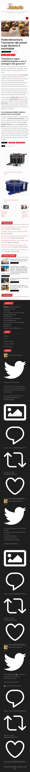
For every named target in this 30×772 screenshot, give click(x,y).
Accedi (5, 338)
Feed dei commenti (8, 344)
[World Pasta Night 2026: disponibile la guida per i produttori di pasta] (5, 287)
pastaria (10, 355)
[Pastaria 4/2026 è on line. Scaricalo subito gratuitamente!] (5, 261)
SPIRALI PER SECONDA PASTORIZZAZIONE (13, 172)
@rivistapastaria (17, 355)
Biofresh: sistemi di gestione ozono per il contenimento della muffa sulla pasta (25, 214)
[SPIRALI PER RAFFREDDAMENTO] (16, 187)
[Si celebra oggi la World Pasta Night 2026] (5, 280)
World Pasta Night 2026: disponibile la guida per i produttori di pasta (19, 287)
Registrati (6, 336)
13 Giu (5, 504)
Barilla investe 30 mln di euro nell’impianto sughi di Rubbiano (4, 214)
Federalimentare (16, 75)
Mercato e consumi (20, 142)
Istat (19, 97)
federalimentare (9, 146)
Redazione (14, 51)
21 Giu (5, 358)
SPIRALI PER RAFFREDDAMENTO (11, 200)
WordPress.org (7, 346)
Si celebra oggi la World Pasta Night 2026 (19, 279)
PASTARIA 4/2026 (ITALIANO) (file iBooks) (12, 231)
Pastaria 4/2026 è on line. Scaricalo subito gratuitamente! (19, 260)
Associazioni (12, 142)
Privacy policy (20, 766)
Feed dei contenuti (8, 341)
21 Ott (5, 650)
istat (14, 145)
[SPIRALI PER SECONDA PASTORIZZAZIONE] (16, 159)
